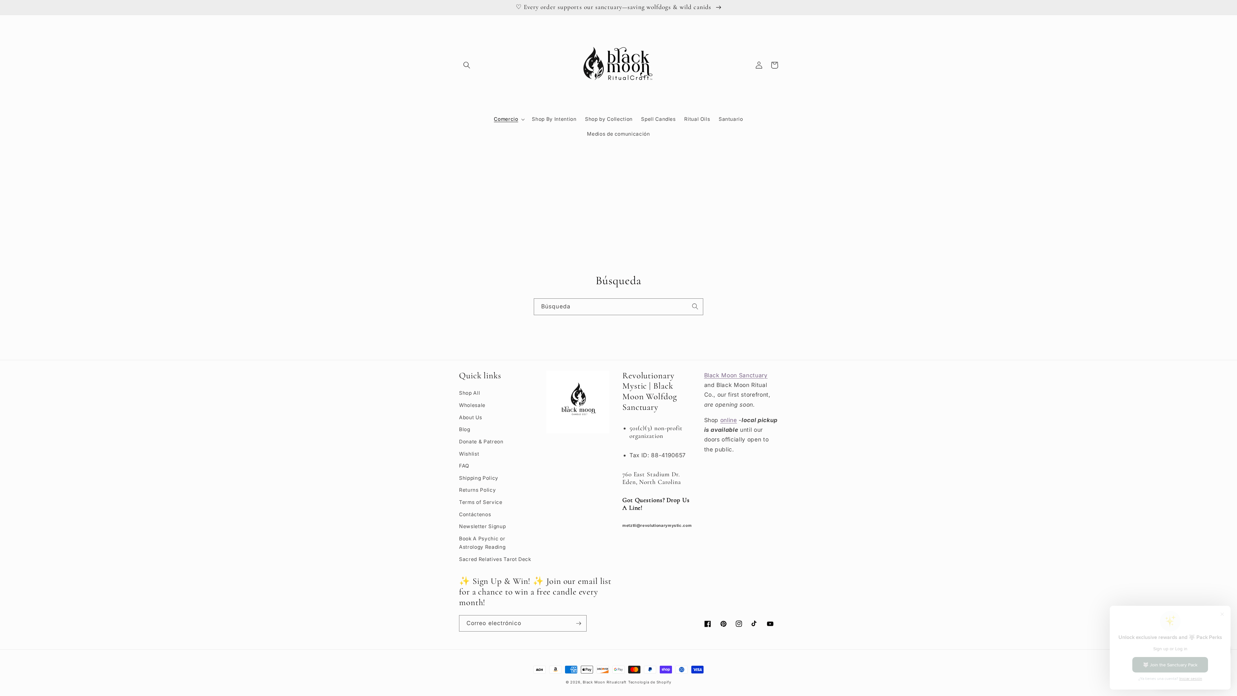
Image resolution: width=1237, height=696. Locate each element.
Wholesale (472, 405)
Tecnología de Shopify (649, 682)
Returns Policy (477, 490)
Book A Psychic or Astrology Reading (482, 543)
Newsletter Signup (482, 526)
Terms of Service (481, 502)
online (728, 420)
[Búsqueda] (695, 306)
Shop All (469, 393)
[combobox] (618, 307)
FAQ (464, 466)
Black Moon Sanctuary (736, 375)
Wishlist (469, 454)
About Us (470, 417)
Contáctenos (475, 514)
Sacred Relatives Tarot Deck (495, 559)
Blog (464, 429)
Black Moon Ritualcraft (605, 682)
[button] (467, 65)
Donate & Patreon (481, 442)
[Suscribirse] (578, 623)
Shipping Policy (478, 478)
